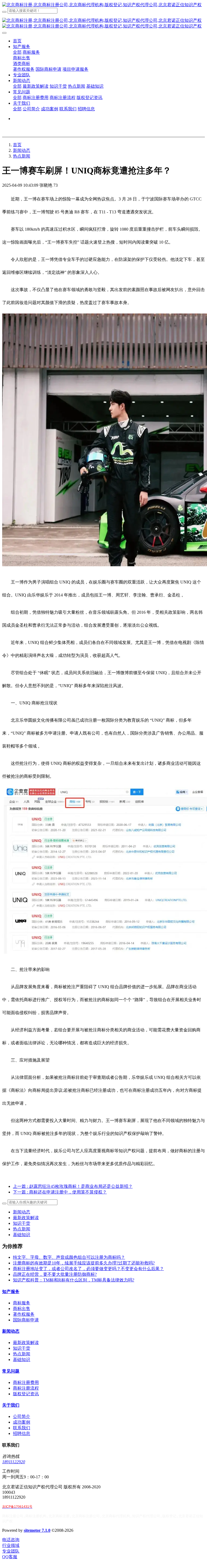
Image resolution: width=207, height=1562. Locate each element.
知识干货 (21, 1223)
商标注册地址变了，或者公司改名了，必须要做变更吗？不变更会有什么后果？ (88, 1268)
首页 (17, 41)
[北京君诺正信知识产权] (103, 5)
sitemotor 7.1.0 (37, 1530)
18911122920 (13, 1461)
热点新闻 (21, 156)
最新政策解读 (26, 1217)
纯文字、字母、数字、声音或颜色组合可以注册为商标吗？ (69, 1257)
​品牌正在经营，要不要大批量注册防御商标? (55, 1274)
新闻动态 (21, 150)
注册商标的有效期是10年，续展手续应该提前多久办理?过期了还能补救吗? (84, 1263)
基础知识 (21, 1234)
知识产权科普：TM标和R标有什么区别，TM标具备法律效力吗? (73, 1280)
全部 (17, 52)
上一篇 (73, 1186)
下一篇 (60, 1192)
